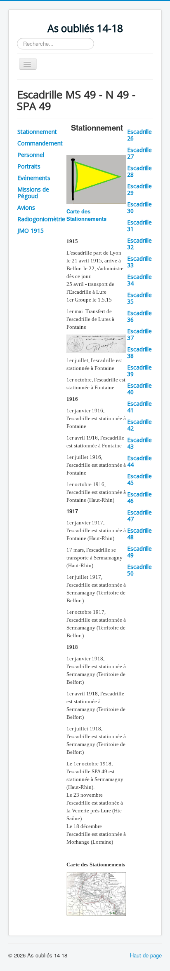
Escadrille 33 (139, 262)
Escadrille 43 (139, 443)
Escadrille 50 (139, 570)
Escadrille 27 (139, 153)
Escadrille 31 (139, 225)
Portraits (28, 166)
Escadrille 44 (139, 461)
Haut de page (146, 955)
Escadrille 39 (139, 370)
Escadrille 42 (139, 425)
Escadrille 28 (139, 171)
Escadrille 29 (139, 189)
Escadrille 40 (139, 388)
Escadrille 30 (139, 207)
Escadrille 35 (139, 298)
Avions (26, 207)
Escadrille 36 (139, 316)
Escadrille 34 (139, 280)
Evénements (33, 178)
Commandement (40, 143)
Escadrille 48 (139, 533)
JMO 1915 (30, 230)
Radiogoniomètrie (41, 219)
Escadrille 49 (139, 552)
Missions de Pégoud (33, 192)
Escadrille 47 (139, 515)
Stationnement (37, 132)
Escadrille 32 (139, 243)
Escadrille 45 (139, 479)
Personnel (30, 155)
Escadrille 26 (139, 135)
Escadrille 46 (139, 497)
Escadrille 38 (139, 352)
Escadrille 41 (139, 407)
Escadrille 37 (139, 334)
